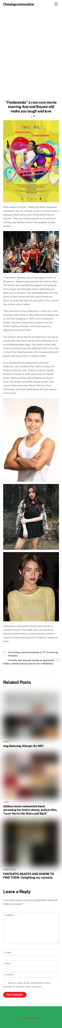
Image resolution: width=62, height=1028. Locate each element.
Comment (10, 915)
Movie (6, 742)
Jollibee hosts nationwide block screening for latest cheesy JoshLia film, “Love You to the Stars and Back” (30, 809)
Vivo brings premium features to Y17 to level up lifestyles (33, 654)
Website (9, 975)
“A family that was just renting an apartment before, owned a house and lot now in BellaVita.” (28, 662)
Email (8, 963)
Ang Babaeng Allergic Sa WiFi (23, 746)
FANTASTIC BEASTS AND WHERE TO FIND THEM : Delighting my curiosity (28, 875)
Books (6, 870)
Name (8, 953)
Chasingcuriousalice (29, 1018)
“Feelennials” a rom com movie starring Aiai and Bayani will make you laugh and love (31, 106)
